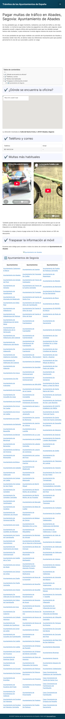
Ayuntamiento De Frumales (32, 292)
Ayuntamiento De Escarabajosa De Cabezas (9, 694)
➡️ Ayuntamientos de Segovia (16, 83)
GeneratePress (51, 716)
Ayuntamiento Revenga (51, 652)
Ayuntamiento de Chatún (11, 590)
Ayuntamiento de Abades (12, 275)
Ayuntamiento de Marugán (32, 502)
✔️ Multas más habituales (13, 79)
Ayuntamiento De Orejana (31, 641)
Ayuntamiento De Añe (10, 379)
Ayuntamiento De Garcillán (32, 367)
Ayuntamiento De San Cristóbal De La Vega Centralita (50, 343)
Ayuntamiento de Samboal (52, 330)
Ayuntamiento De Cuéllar (11, 647)
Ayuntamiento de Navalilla (31, 590)
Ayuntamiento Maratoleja (51, 647)
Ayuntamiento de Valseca (51, 559)
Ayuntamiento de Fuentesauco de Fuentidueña (28, 343)
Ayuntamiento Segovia (50, 658)
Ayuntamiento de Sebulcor (52, 430)
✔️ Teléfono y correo (11, 76)
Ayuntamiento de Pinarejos (32, 679)
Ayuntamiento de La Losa (31, 434)
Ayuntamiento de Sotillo (51, 451)
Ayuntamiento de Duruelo (12, 668)
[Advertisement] (32, 55)
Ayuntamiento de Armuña (12, 401)
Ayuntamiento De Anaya (11, 373)
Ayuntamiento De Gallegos (32, 361)
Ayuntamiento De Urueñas (52, 513)
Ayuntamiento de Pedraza (31, 668)
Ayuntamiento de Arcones (12, 390)
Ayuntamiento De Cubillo (11, 641)
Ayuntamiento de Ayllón (11, 418)
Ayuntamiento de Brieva (11, 462)
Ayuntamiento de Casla (11, 525)
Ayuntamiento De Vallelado (52, 542)
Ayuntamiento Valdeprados (52, 668)
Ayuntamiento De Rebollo (51, 281)
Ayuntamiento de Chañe (11, 578)
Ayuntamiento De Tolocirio (52, 468)
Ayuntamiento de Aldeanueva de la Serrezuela (9, 330)
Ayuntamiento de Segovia (51, 434)
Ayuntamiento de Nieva (31, 630)
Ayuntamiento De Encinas (12, 673)
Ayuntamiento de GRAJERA (32, 384)
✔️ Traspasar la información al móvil (16, 81)
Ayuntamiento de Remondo (52, 286)
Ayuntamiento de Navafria (31, 584)
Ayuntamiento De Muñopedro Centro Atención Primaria (29, 566)
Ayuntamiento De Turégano (52, 508)
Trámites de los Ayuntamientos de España (24, 4)
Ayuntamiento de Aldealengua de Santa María (10, 322)
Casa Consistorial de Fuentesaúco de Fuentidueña (50, 686)
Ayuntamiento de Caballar (12, 468)
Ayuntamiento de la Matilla (32, 439)
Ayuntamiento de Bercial (11, 434)
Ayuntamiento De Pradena (31, 700)
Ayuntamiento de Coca (11, 607)
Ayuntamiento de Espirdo (31, 269)
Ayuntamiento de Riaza (51, 298)
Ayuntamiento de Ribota (51, 304)
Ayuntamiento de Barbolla (12, 424)
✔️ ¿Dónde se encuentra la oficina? (15, 74)
